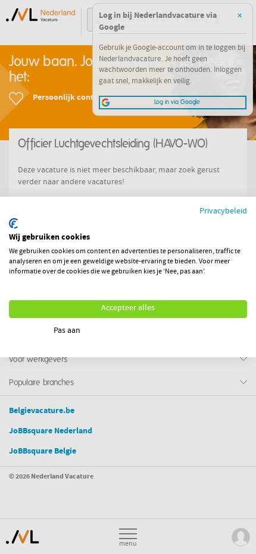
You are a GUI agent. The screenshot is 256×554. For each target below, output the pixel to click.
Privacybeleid (223, 212)
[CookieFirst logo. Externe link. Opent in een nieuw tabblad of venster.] (13, 223)
